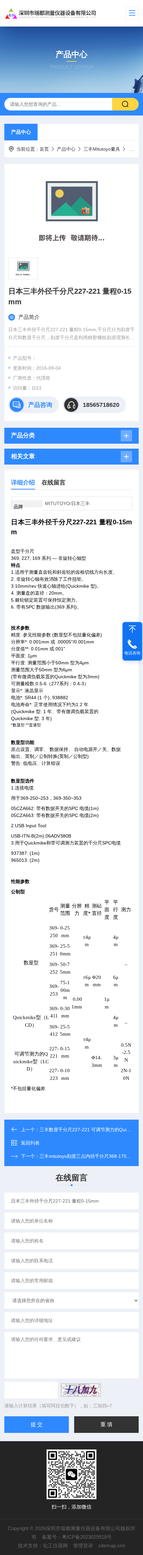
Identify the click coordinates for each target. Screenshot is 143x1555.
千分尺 (135, 149)
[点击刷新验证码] (81, 1390)
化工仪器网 (55, 1545)
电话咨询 (132, 653)
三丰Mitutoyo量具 (101, 149)
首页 (44, 149)
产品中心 (21, 132)
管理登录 (83, 1545)
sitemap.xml (111, 1545)
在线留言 (54, 482)
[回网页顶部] (132, 629)
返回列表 (30, 1143)
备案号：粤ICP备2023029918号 (77, 1537)
